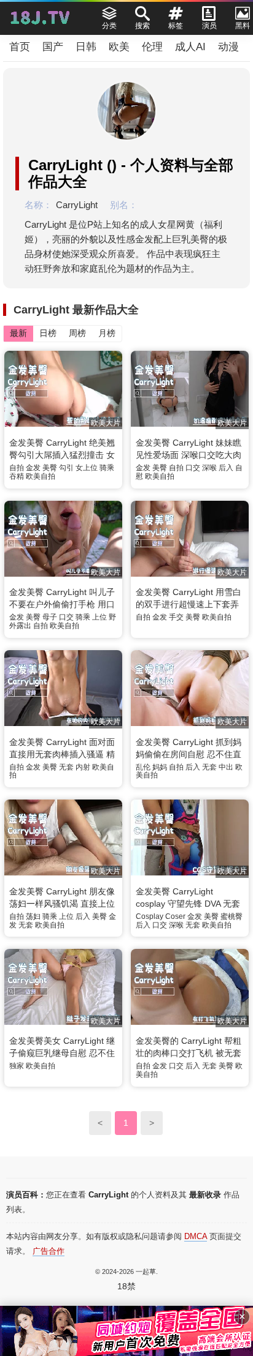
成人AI (190, 47)
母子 (49, 617)
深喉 (209, 467)
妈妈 (159, 767)
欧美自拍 (40, 476)
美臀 (49, 467)
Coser (175, 916)
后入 (226, 467)
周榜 (77, 333)
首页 (19, 47)
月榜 (106, 333)
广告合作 (48, 1251)
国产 (52, 47)
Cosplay (149, 916)
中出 (226, 767)
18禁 (126, 1286)
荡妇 (33, 916)
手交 (176, 617)
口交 (192, 467)
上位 (99, 617)
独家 (16, 1066)
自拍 (16, 467)
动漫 (228, 47)
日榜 (47, 333)
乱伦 (143, 767)
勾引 (66, 467)
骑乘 (106, 467)
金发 (33, 467)
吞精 (16, 476)
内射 (83, 767)
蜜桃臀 (231, 916)
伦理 (152, 47)
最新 (18, 333)
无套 (66, 767)
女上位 (87, 467)
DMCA (195, 1236)
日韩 (86, 47)
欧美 (119, 47)
